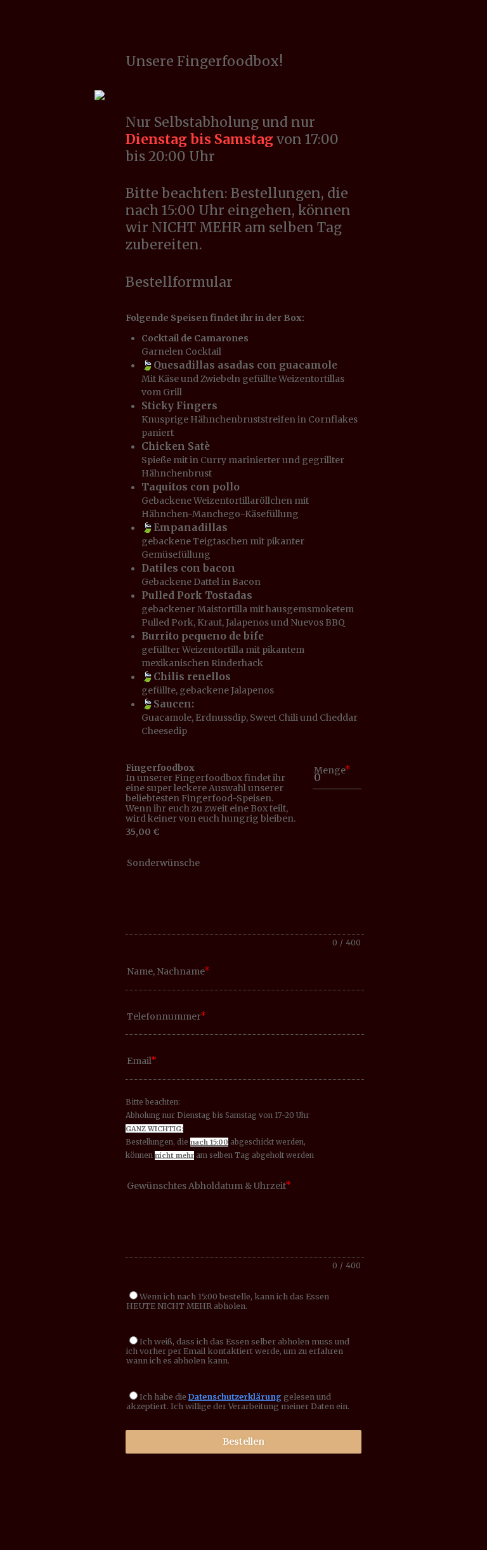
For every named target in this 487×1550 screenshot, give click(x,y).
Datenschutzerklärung (235, 1397)
